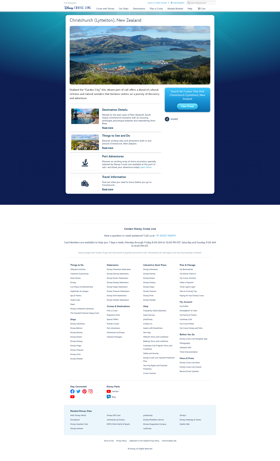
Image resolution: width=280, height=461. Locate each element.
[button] (201, 8)
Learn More (146, 167)
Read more (107, 127)
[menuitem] (172, 3)
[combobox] (201, 2)
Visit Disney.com (70, 3)
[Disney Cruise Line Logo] (77, 8)
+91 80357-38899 (165, 235)
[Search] (189, 2)
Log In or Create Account (157, 3)
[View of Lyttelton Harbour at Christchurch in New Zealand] (140, 55)
